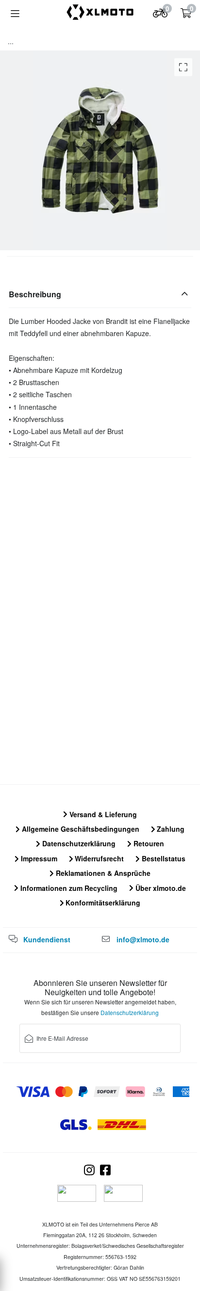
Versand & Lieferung (102, 814)
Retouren (148, 843)
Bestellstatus (162, 858)
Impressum (38, 858)
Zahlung (169, 829)
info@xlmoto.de (143, 939)
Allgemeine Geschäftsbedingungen (79, 829)
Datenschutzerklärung (78, 843)
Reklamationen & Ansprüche (102, 873)
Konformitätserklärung (102, 902)
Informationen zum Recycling (67, 888)
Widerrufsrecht (98, 858)
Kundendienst (46, 939)
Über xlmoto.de (159, 888)
